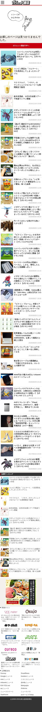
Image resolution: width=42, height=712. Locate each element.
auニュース (5, 688)
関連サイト (6, 607)
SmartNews (25, 673)
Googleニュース (6, 676)
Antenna (24, 688)
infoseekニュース (7, 682)
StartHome (4, 694)
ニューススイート (7, 691)
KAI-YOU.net (5, 685)
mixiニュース (5, 679)
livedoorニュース (27, 676)
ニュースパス (26, 691)
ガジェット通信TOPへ (21, 45)
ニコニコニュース (27, 679)
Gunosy (3, 673)
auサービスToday (27, 695)
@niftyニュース (26, 682)
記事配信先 (6, 671)
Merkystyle (25, 685)
